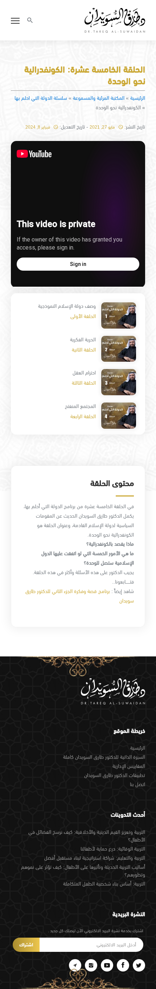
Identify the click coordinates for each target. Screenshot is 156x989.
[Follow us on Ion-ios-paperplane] (75, 965)
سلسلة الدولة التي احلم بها (41, 98)
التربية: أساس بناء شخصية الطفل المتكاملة (104, 884)
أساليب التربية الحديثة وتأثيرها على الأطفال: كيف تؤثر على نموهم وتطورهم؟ (83, 871)
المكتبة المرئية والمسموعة (98, 98)
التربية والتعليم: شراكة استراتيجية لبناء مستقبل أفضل (94, 858)
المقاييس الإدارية (128, 766)
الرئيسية (137, 98)
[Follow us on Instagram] (91, 965)
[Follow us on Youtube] (107, 965)
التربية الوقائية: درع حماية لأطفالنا (113, 849)
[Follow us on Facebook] (123, 965)
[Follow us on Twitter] (139, 965)
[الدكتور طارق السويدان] (115, 20)
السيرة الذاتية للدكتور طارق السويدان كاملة (104, 757)
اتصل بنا (137, 784)
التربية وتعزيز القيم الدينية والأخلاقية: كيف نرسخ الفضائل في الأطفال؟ (86, 836)
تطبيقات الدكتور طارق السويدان (114, 775)
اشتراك (26, 944)
